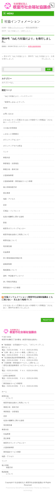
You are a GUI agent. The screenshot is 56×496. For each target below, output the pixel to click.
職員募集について (10, 270)
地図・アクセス (9, 199)
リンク (5, 152)
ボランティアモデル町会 (12, 146)
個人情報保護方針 (10, 187)
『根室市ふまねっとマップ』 (14, 102)
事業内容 (6, 158)
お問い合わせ (8, 114)
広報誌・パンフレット (11, 211)
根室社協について (10, 240)
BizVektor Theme (32, 488)
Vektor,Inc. (46, 488)
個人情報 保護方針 (7, 466)
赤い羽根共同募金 (10, 282)
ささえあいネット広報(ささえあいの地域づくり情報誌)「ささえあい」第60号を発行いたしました (28, 306)
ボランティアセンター (11, 140)
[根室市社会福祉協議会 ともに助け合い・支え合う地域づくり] (28, 6)
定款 (5, 205)
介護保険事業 (8, 175)
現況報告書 (7, 246)
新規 (5, 223)
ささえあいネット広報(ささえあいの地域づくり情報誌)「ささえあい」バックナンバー (28, 121)
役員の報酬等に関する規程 (13, 217)
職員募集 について (7, 473)
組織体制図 (7, 264)
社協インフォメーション (16, 27)
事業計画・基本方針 (11, 169)
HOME (4, 27)
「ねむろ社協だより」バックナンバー (17, 96)
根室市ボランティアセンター (14, 228)
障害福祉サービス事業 (11, 288)
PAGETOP (47, 320)
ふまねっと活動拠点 (11, 134)
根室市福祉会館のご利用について (16, 235)
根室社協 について (7, 397)
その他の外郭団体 (10, 128)
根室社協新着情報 (31, 27)
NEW (5, 108)
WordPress (20, 488)
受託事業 (6, 193)
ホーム (4, 392)
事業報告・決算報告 (11, 163)
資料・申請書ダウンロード (13, 276)
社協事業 (6, 252)
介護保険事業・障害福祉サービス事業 (17, 181)
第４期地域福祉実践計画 (12, 258)
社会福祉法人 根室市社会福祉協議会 (29, 483)
